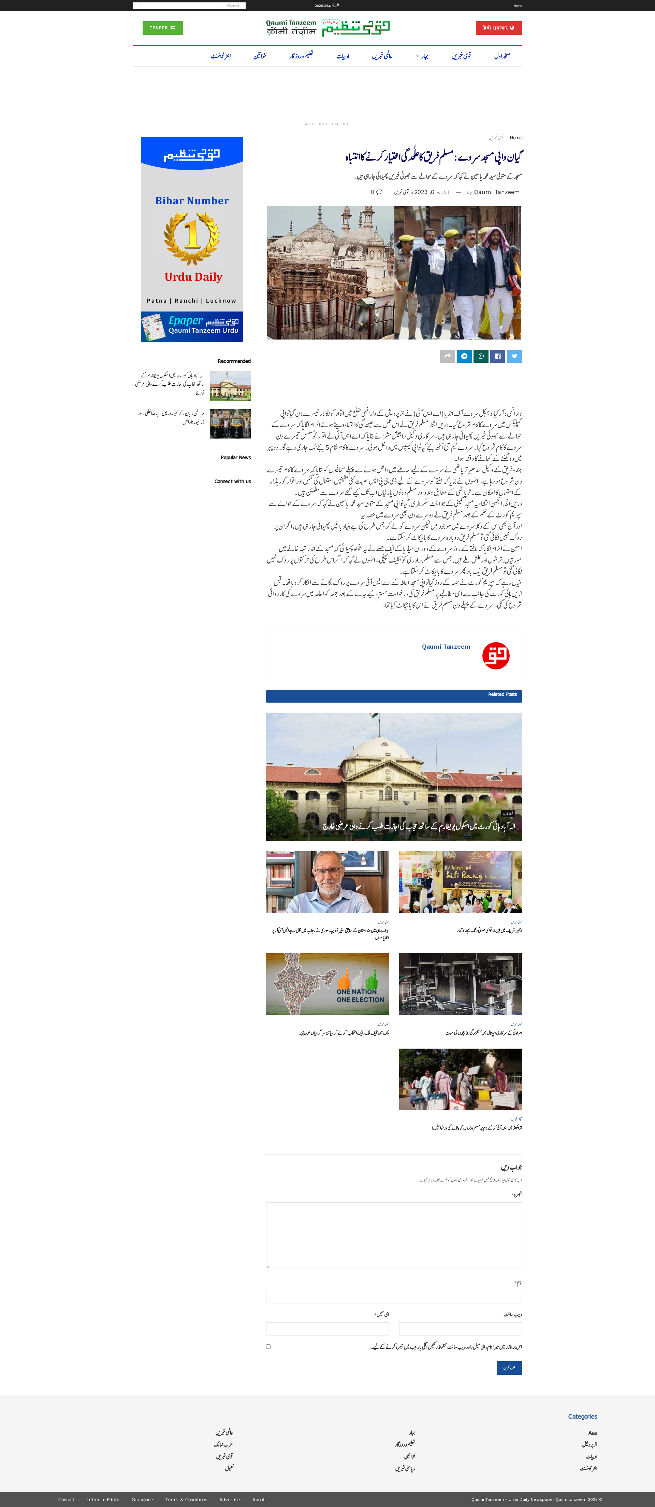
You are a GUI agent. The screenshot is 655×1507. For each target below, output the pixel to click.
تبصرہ (517, 1194)
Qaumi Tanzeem (497, 192)
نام (518, 1282)
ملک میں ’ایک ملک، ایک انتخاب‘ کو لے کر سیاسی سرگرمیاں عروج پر (344, 1033)
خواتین (259, 56)
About (258, 1499)
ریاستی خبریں (405, 1468)
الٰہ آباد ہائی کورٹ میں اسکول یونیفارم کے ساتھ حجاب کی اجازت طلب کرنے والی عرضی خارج (419, 826)
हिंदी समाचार (496, 27)
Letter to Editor (103, 1499)
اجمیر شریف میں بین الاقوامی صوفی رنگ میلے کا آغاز (489, 930)
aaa (592, 1432)
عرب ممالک (223, 1444)
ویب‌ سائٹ (513, 1314)
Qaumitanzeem (571, 1499)
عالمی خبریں (382, 56)
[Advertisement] (327, 91)
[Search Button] (138, 5)
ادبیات (342, 56)
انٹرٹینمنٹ (221, 56)
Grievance (142, 1499)
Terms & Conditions (186, 1499)
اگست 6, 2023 (432, 192)
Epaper (159, 27)
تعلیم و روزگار (301, 56)
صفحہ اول (502, 56)
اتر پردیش (589, 1444)
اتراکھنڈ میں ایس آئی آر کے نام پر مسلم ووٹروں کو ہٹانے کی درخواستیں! (476, 1128)
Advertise (229, 1499)
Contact (66, 1499)
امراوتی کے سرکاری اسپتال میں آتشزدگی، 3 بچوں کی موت (484, 1033)
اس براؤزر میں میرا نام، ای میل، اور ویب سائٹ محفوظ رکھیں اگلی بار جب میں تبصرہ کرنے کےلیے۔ (446, 1347)
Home (518, 5)
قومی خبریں (461, 56)
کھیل (229, 1468)
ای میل (381, 1314)
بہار (424, 56)
